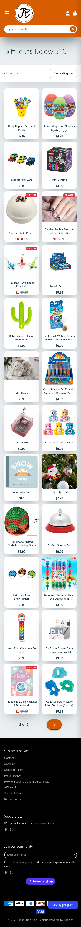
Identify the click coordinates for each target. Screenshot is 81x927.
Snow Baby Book (21, 477)
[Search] (73, 29)
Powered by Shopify (61, 919)
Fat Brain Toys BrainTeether (21, 582)
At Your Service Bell (59, 529)
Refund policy (12, 799)
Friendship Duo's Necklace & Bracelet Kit (21, 689)
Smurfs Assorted (59, 270)
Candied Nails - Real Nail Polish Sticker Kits (59, 216)
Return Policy (12, 775)
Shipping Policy (13, 769)
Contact (9, 757)
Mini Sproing (59, 165)
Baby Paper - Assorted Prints (21, 113)
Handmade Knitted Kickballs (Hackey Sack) (21, 529)
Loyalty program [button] (63, 905)
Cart (75, 13)
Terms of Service (14, 793)
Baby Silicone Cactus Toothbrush (21, 323)
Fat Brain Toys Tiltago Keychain (21, 270)
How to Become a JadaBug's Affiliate (26, 781)
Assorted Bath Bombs (21, 216)
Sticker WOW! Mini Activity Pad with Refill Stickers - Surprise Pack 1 (59, 323)
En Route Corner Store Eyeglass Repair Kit (59, 635)
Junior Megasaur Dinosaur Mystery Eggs (59, 113)
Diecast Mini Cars (21, 165)
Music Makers (21, 428)
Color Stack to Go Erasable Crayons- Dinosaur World (59, 376)
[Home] (24, 13)
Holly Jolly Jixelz (59, 477)
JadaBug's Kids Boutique (33, 919)
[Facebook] (6, 829)
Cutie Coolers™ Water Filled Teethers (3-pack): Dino (59, 689)
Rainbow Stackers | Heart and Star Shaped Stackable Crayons (59, 582)
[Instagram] (11, 829)
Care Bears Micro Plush (59, 428)
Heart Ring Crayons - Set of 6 (21, 635)
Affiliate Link (11, 787)
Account (67, 13)
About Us (10, 763)
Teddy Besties (21, 376)
